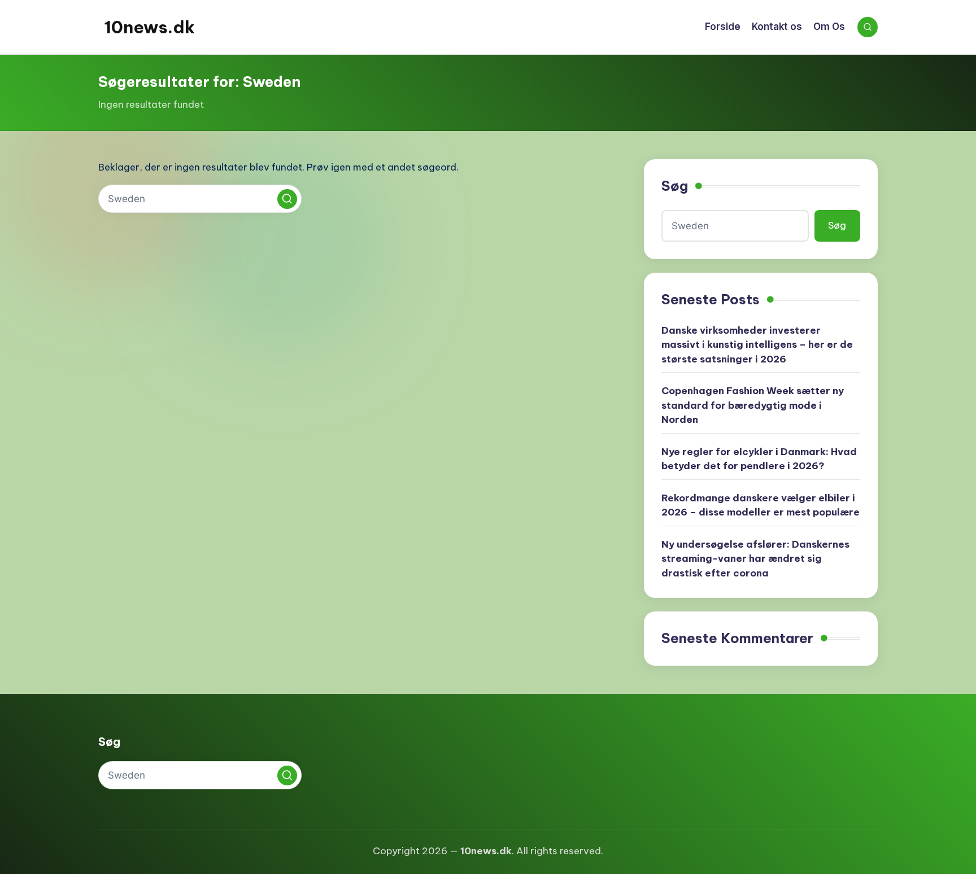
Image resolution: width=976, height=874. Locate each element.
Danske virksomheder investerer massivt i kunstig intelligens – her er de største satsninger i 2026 (757, 344)
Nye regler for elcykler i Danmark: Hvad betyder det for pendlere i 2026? (759, 459)
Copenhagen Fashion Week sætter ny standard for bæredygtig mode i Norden (752, 405)
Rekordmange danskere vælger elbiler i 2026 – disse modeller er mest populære (760, 505)
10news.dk (149, 27)
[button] (287, 199)
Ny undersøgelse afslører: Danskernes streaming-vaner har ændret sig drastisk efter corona (755, 558)
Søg (674, 185)
